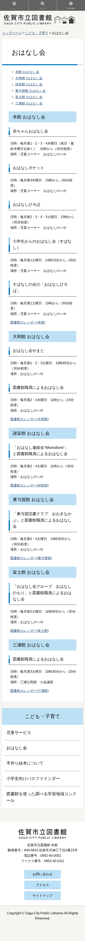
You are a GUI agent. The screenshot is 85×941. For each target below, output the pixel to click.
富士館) (43, 631)
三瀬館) (43, 691)
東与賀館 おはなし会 (30, 91)
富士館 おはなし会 (28, 97)
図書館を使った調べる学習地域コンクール (41, 797)
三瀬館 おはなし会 (28, 103)
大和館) (43, 419)
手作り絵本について (25, 763)
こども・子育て (36, 33)
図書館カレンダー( (24, 419)
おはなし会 (16, 748)
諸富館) (43, 485)
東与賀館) (45, 558)
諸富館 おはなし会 (28, 84)
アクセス (42, 885)
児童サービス (18, 732)
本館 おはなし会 (27, 72)
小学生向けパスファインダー (33, 778)
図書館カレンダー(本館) (27, 322)
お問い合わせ (42, 874)
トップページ (12, 33)
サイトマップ (42, 895)
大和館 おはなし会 (28, 78)
